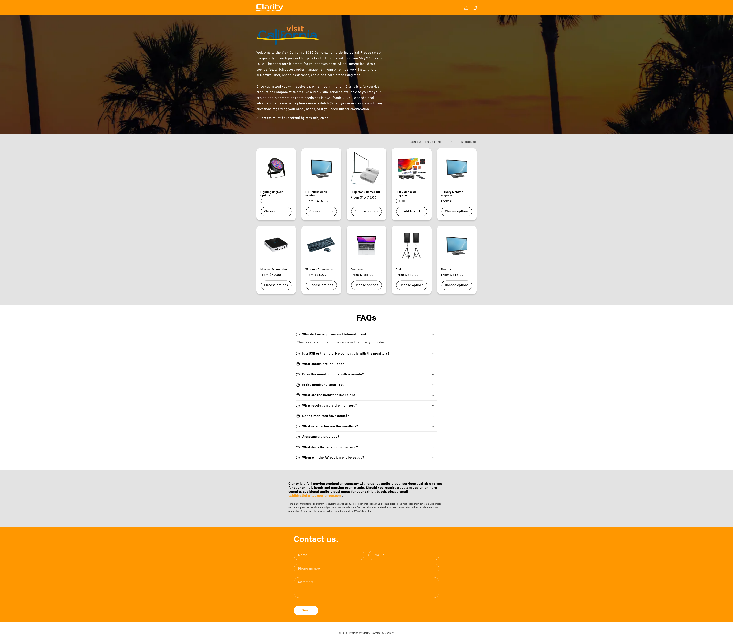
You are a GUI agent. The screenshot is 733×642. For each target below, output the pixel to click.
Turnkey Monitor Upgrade (452, 194)
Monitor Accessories (274, 269)
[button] (366, 334)
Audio (399, 269)
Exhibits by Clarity (359, 633)
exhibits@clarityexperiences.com (343, 103)
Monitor (446, 269)
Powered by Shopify (382, 633)
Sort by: (415, 142)
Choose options (276, 211)
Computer (357, 269)
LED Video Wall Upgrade (406, 194)
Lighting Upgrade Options (271, 194)
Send (306, 610)
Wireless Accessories (319, 269)
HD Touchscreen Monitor (316, 194)
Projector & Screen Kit (365, 192)
